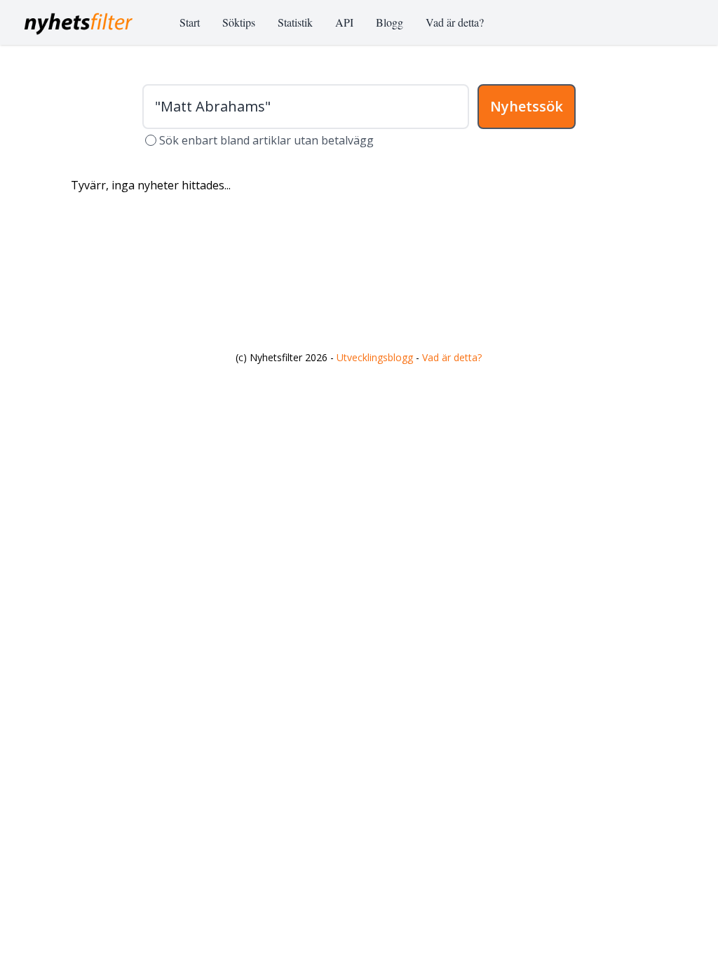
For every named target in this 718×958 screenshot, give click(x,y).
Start (190, 22)
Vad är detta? (455, 22)
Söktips (238, 22)
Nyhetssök (526, 106)
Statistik (295, 22)
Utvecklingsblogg (375, 357)
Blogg (389, 22)
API (344, 22)
